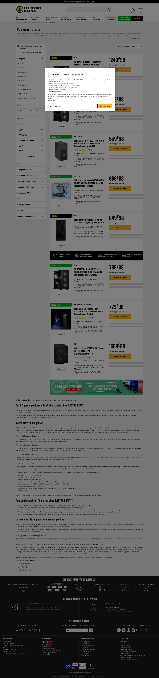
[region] (80, 89)
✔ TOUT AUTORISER (105, 106)
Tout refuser (55, 74)
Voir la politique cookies (55, 91)
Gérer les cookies (55, 106)
